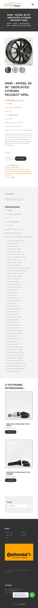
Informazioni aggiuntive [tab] (14, 199)
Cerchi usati (9, 535)
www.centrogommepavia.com (16, 589)
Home (9, 24)
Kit (6, 538)
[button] (30, 40)
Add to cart (20, 158)
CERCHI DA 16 (11, 169)
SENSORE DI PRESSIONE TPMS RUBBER (18, 473)
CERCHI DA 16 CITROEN (22, 169)
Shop (15, 24)
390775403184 (13, 591)
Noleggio (23, 533)
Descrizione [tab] (9, 194)
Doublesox (22, 604)
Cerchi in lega (24, 24)
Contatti (23, 535)
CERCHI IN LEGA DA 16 (21, 173)
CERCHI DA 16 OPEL (22, 171)
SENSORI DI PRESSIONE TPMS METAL (18, 425)
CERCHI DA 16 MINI (10, 171)
